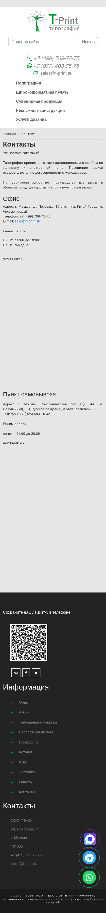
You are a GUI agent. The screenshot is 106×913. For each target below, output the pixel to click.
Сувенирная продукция (39, 101)
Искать (88, 41)
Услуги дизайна (31, 119)
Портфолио (28, 741)
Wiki (22, 761)
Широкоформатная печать (42, 92)
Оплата (25, 781)
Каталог (25, 751)
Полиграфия (28, 83)
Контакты (27, 791)
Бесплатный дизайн (36, 731)
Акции (24, 711)
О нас (24, 702)
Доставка (27, 771)
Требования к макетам (38, 722)
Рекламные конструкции (40, 110)
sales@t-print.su (56, 72)
